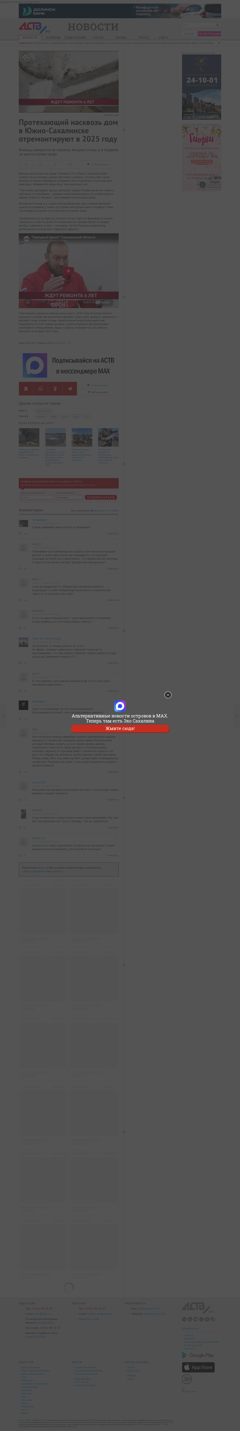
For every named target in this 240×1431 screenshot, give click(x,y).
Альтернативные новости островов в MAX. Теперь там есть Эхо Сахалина (120, 718)
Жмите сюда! (120, 728)
